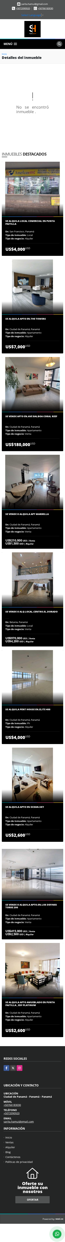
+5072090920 (23, 8)
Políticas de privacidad (19, 1162)
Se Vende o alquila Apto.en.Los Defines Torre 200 (31, 906)
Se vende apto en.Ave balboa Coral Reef (31, 416)
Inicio (4, 54)
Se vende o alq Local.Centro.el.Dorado (31, 611)
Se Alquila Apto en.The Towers (25, 318)
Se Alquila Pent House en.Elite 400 (27, 709)
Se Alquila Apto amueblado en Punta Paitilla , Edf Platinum (30, 1004)
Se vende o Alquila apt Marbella (27, 514)
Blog (8, 1152)
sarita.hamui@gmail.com (19, 1121)
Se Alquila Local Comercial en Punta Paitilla (30, 222)
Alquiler (10, 1147)
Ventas (9, 1142)
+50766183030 (45, 8)
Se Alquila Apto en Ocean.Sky (24, 807)
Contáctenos (12, 1157)
